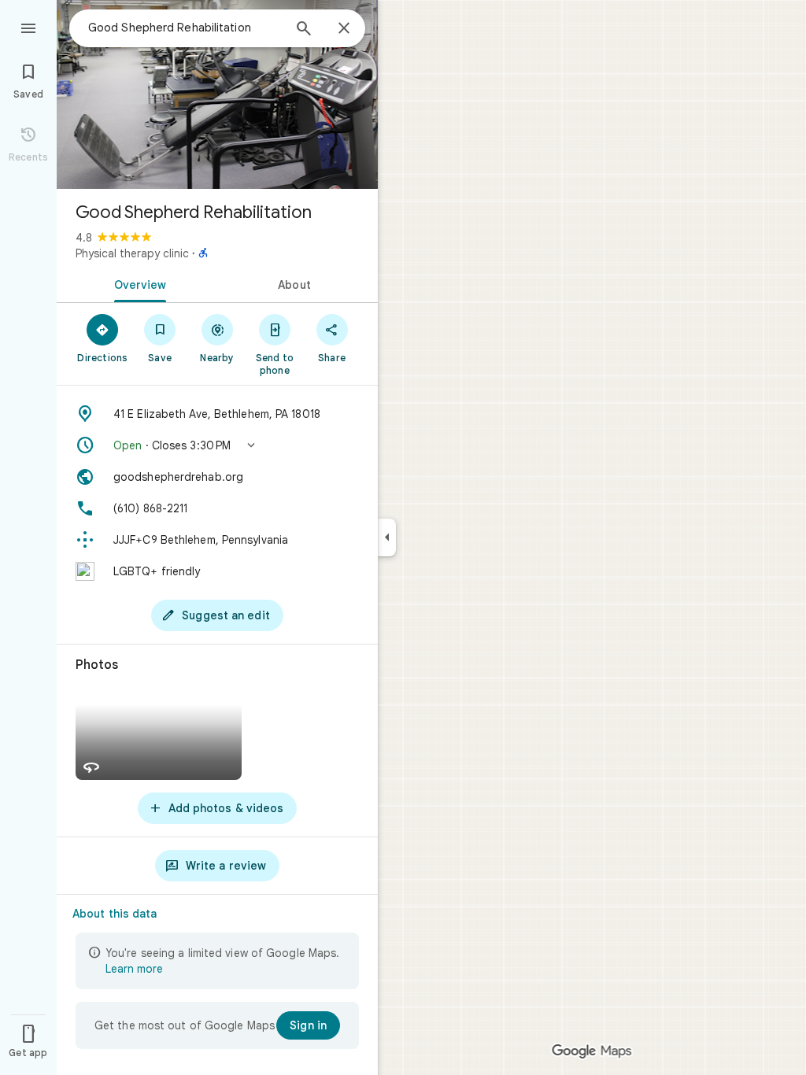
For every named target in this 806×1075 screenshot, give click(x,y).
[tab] (137, 283)
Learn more (134, 969)
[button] (217, 445)
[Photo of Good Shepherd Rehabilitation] (217, 94)
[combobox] (185, 27)
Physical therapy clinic (132, 253)
